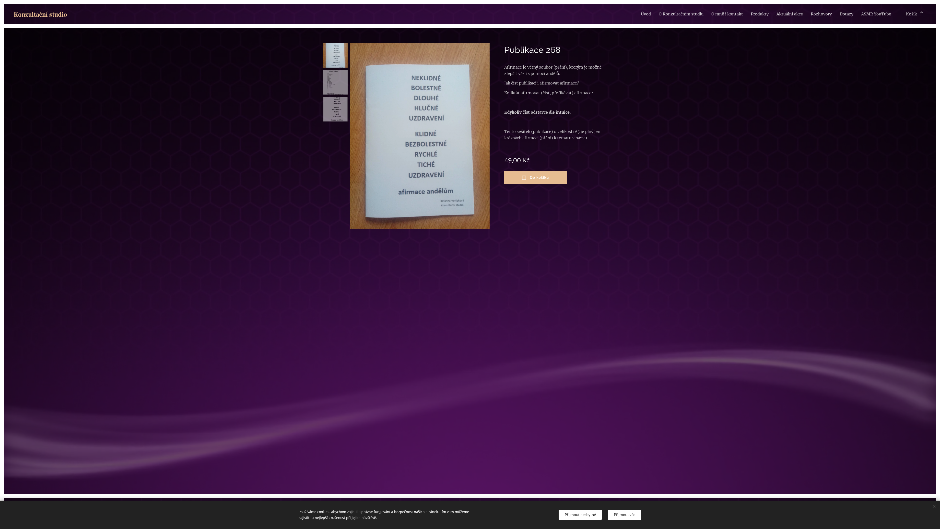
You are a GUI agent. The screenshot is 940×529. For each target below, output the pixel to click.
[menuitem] (647, 14)
